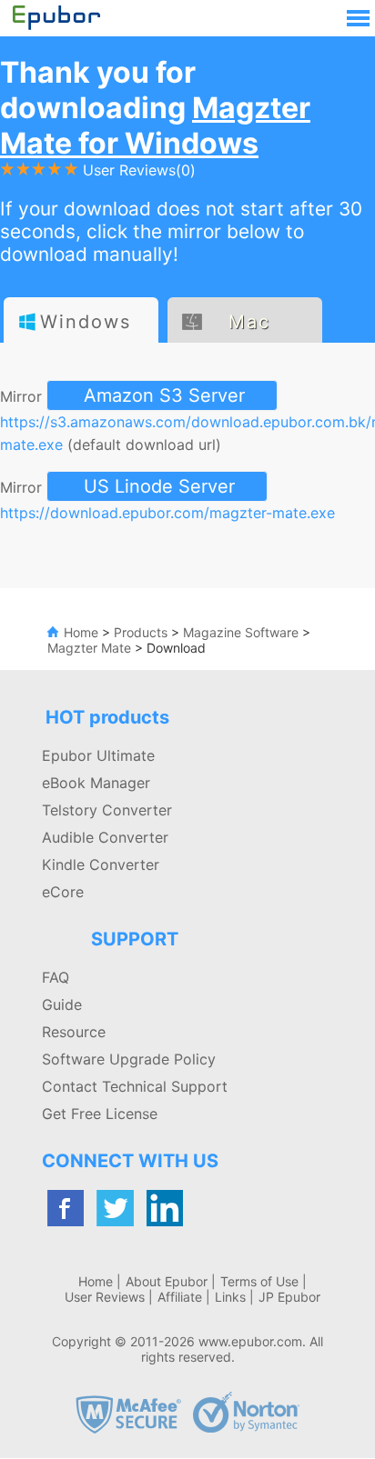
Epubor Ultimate (98, 755)
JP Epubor (289, 1296)
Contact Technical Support (135, 1086)
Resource (74, 1032)
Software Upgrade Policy (129, 1059)
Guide (62, 1004)
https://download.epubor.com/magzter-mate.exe (167, 513)
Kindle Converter (100, 864)
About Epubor (167, 1281)
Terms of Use (259, 1281)
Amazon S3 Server (164, 395)
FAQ (55, 977)
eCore (63, 892)
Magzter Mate (89, 647)
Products (140, 632)
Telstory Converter (107, 810)
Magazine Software (241, 632)
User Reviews (105, 1296)
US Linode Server (159, 486)
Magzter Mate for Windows (155, 125)
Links (230, 1296)
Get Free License (99, 1113)
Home (81, 632)
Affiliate (179, 1296)
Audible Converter (105, 837)
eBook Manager (96, 783)
